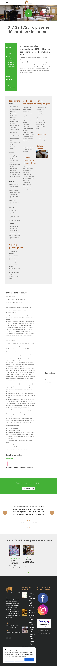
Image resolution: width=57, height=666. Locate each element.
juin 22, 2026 (32, 607)
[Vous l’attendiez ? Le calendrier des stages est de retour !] (24, 595)
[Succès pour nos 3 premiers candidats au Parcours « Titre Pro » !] (24, 612)
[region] (19, 655)
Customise (9, 660)
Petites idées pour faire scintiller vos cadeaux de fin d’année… (32, 634)
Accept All (29, 660)
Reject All (19, 660)
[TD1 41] (42, 154)
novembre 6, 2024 (32, 644)
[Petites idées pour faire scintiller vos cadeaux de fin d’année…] (25, 630)
